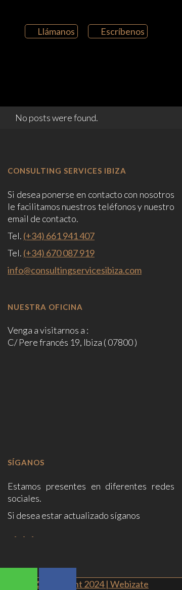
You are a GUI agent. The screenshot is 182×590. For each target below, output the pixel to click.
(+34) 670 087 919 (59, 252)
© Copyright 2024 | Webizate (91, 583)
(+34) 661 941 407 (59, 235)
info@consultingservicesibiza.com (75, 270)
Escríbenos (123, 31)
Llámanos (56, 31)
